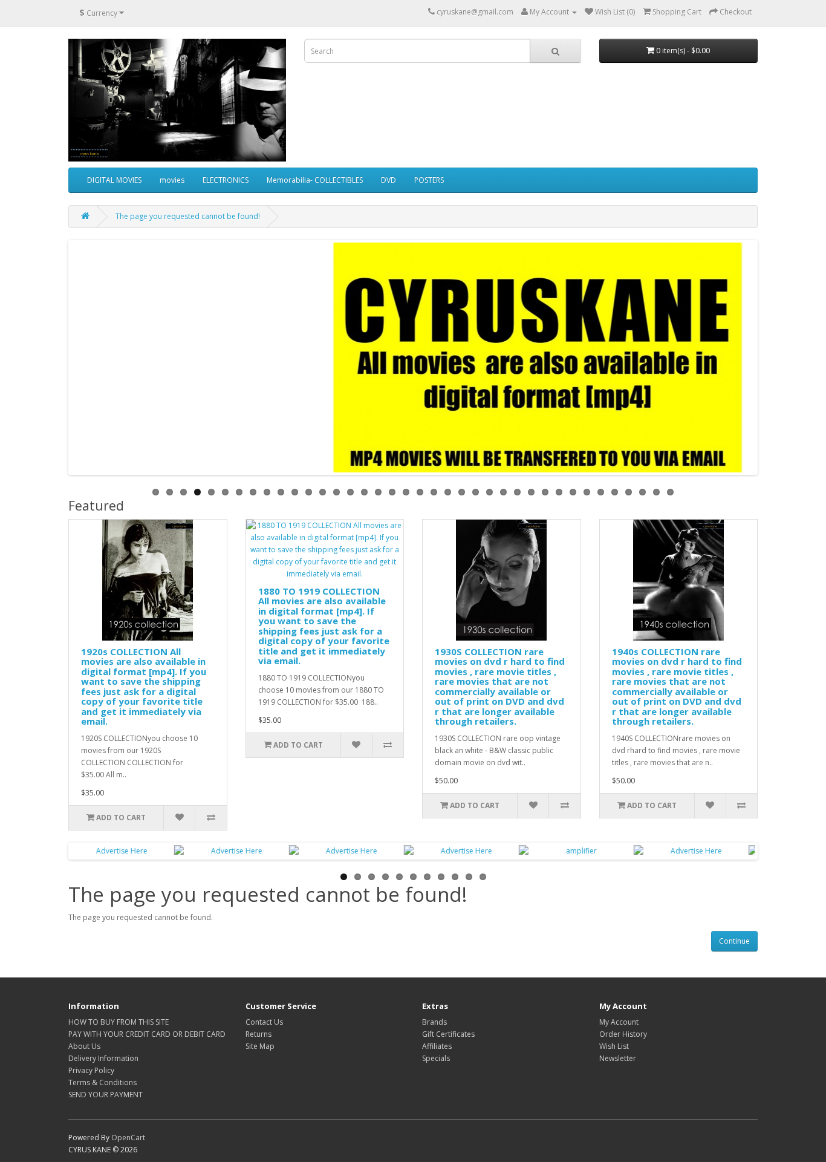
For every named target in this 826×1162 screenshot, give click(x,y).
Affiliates (437, 1046)
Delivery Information (103, 1058)
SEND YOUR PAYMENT (105, 1094)
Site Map (260, 1046)
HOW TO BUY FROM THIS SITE (118, 1022)
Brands (434, 1022)
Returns (259, 1034)
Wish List (614, 1046)
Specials (436, 1058)
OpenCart (128, 1137)
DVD (388, 180)
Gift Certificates (448, 1034)
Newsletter (617, 1058)
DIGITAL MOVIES (114, 180)
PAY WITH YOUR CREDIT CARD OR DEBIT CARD (147, 1034)
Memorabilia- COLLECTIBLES (315, 180)
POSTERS (429, 180)
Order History (623, 1034)
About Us (84, 1046)
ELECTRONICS (226, 180)
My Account (619, 1022)
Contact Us (264, 1022)
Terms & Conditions (102, 1082)
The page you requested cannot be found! (187, 216)
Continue (734, 941)
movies (172, 180)
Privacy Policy (91, 1070)
